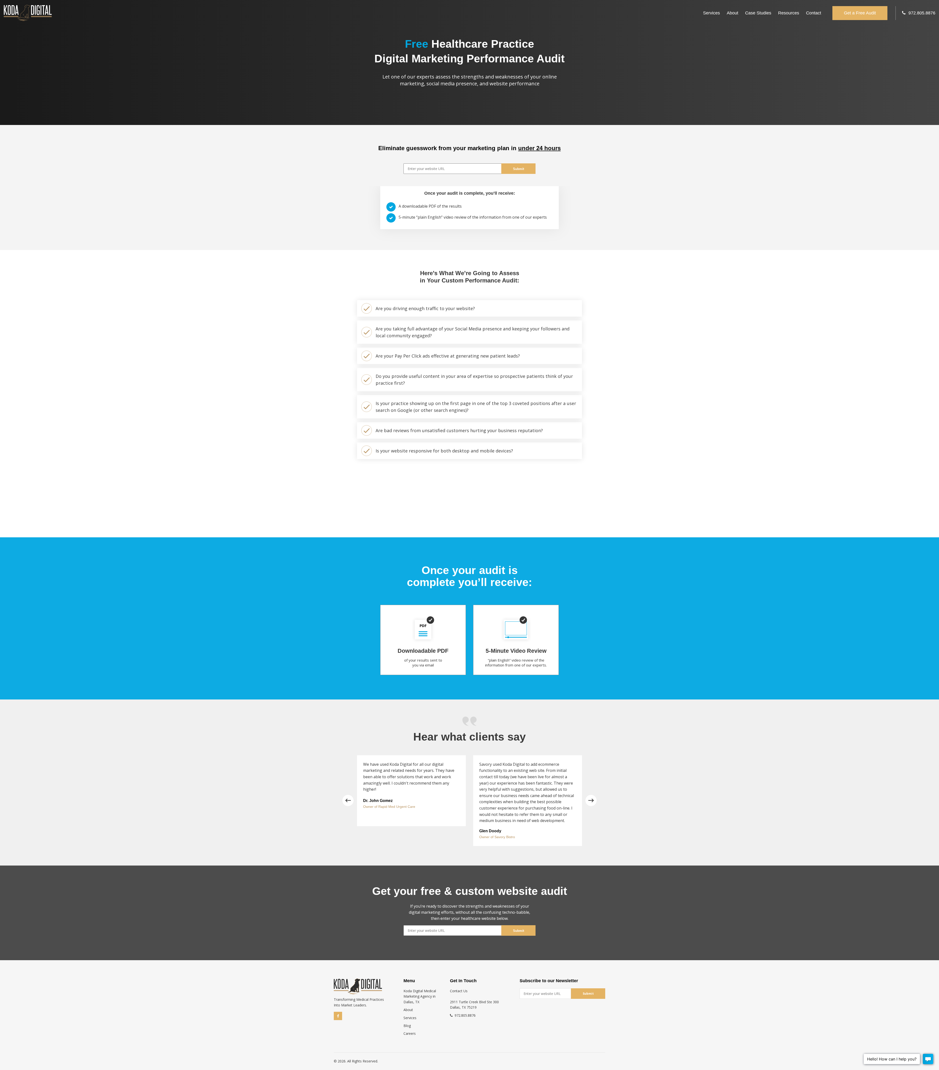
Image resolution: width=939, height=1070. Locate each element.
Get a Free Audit (860, 13)
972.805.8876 (921, 13)
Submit (518, 169)
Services (711, 13)
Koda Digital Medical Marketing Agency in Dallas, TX (419, 996)
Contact (813, 13)
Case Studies (758, 13)
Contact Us (459, 991)
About (732, 13)
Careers (409, 1033)
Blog (407, 1025)
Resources (788, 13)
